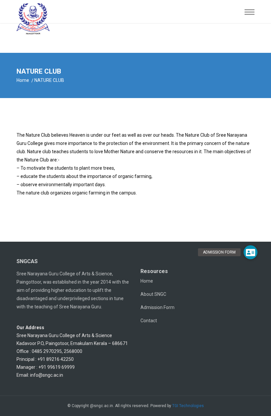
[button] (250, 252)
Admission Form (157, 307)
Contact (148, 320)
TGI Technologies (188, 405)
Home (23, 80)
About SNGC (153, 294)
